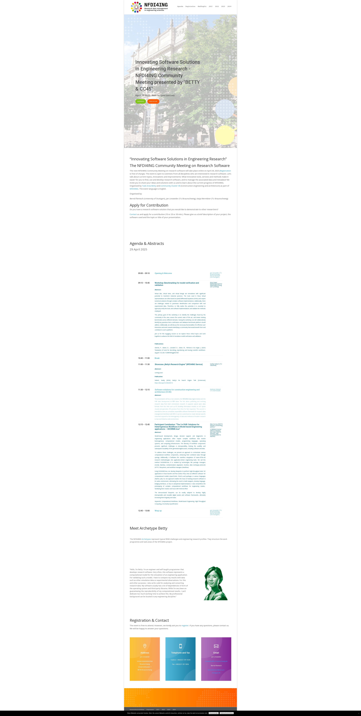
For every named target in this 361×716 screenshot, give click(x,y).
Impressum (150, 709)
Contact (133, 214)
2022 (217, 6)
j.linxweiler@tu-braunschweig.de (216, 661)
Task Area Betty (149, 186)
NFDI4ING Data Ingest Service (191, 399)
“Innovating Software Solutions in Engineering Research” (178, 158)
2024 (229, 6)
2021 (211, 6)
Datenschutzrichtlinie (137, 709)
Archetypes (146, 539)
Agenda (180, 6)
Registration (190, 6)
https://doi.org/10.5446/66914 (164, 383)
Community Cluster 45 (170, 186)
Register (153, 101)
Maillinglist (202, 6)
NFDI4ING (134, 189)
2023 (223, 6)
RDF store (176, 401)
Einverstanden (213, 713)
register (185, 625)
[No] (359, 713)
